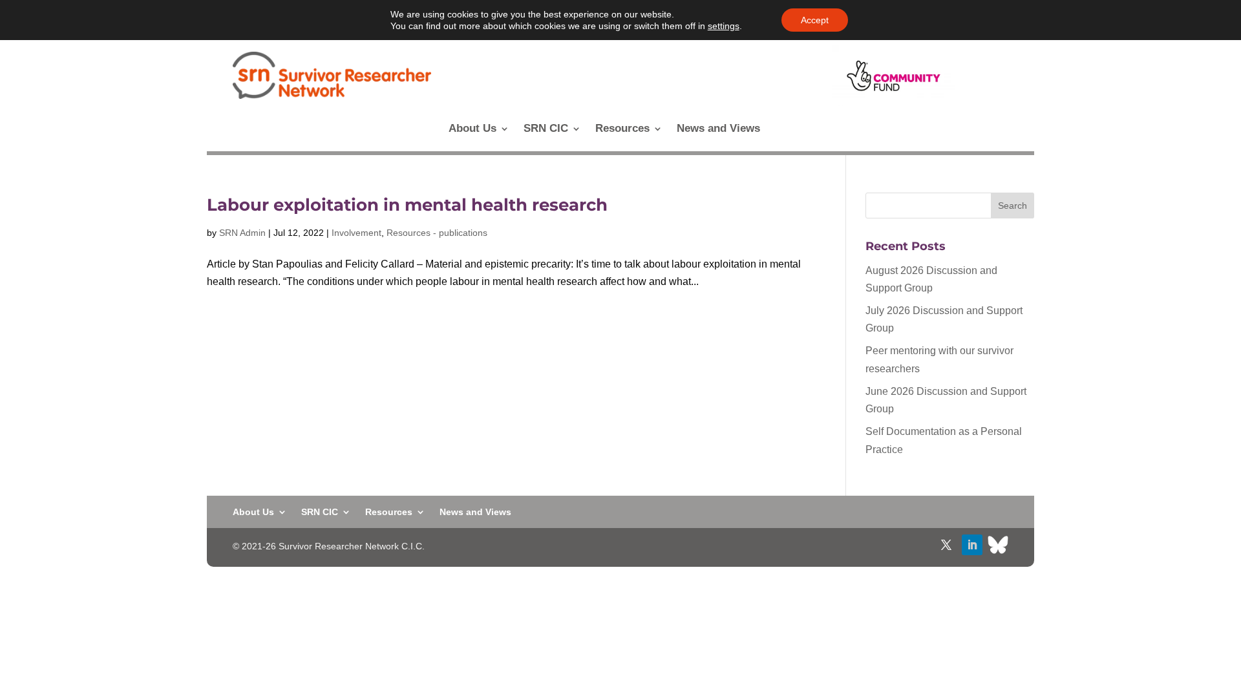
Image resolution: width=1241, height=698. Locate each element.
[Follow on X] (946, 544)
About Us (472, 129)
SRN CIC (546, 129)
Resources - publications (437, 232)
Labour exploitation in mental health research (407, 205)
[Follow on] (998, 544)
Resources (622, 129)
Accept (815, 20)
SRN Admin (242, 232)
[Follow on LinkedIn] (972, 544)
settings (723, 26)
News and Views (718, 129)
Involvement (356, 232)
